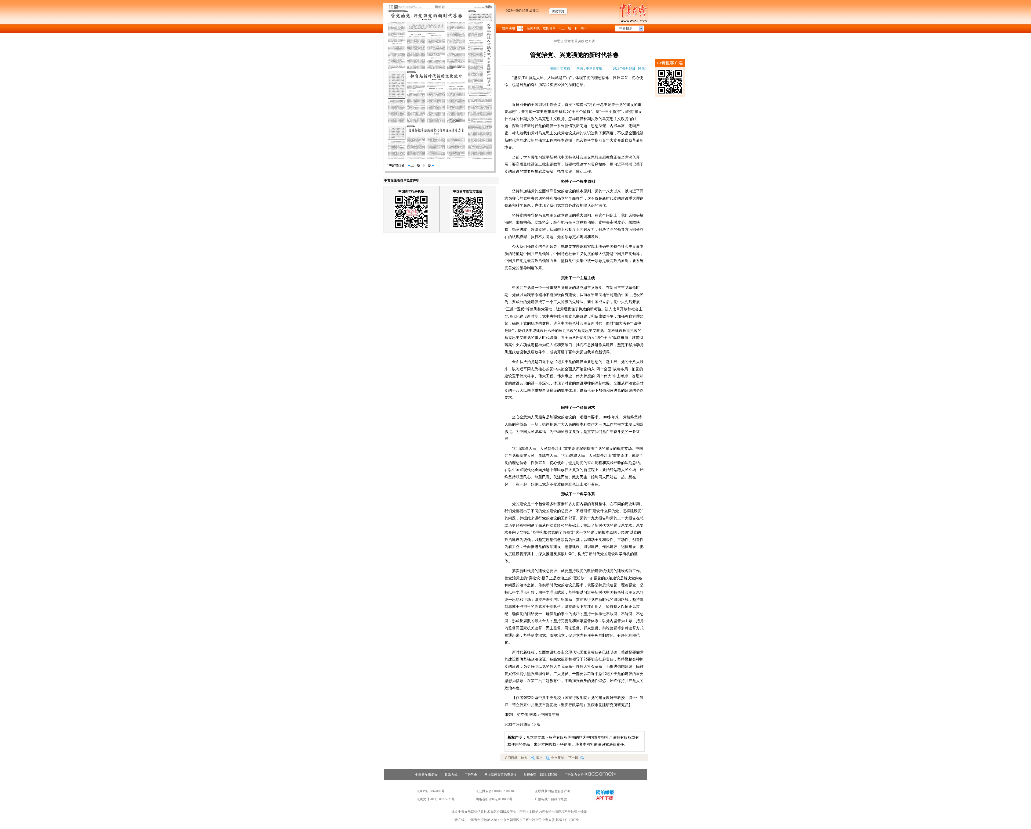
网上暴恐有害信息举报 (500, 775)
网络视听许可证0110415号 (494, 799)
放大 (524, 758)
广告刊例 (470, 775)
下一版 (427, 165)
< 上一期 (565, 28)
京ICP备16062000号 (430, 791)
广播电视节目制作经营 (551, 799)
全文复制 (557, 758)
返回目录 (549, 28)
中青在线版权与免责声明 (401, 180)
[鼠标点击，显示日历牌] (520, 28)
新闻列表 (533, 28)
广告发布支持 (574, 775)
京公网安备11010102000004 (495, 791)
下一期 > (580, 28)
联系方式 (451, 775)
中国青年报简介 (426, 775)
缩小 (539, 758)
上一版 (415, 165)
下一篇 (573, 758)
